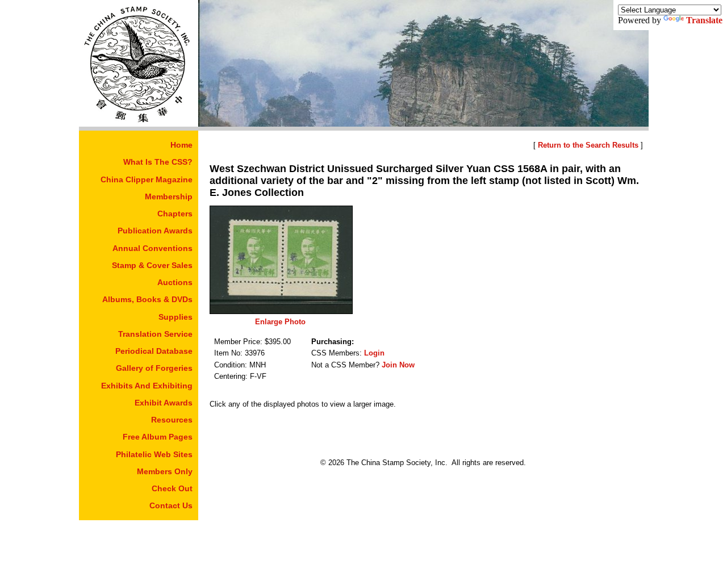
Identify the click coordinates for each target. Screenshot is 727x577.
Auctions (175, 282)
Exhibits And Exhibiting (147, 385)
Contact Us (171, 505)
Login (374, 353)
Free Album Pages (158, 436)
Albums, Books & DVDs (147, 299)
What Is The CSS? (158, 161)
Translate (704, 20)
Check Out (172, 488)
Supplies (175, 316)
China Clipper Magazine (147, 179)
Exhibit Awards (164, 402)
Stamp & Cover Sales (152, 265)
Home (181, 144)
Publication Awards (155, 230)
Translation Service (155, 333)
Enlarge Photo (280, 321)
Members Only (165, 471)
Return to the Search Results (588, 145)
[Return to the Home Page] (138, 123)
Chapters (175, 213)
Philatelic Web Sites (154, 454)
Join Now (398, 365)
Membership (169, 196)
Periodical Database (154, 351)
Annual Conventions (152, 248)
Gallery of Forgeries (154, 368)
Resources (172, 419)
